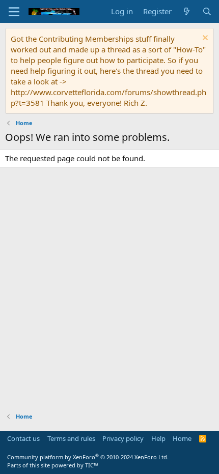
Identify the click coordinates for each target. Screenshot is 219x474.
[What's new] (187, 11)
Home (182, 438)
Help (158, 438)
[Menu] (14, 12)
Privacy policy (123, 438)
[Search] (207, 11)
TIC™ (91, 465)
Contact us (23, 438)
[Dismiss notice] (204, 39)
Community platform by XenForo (88, 457)
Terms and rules (71, 438)
